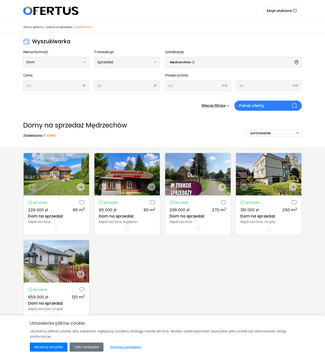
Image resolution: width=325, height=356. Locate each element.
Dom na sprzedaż (45, 216)
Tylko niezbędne (86, 347)
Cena (27, 75)
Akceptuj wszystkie (48, 347)
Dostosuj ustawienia (125, 347)
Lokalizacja (174, 51)
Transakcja (103, 51)
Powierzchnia (176, 75)
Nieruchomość (35, 51)
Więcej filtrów (213, 105)
